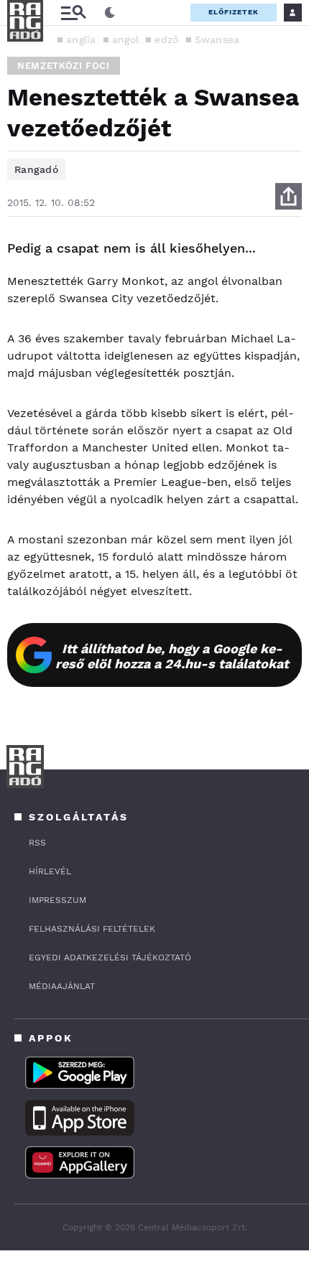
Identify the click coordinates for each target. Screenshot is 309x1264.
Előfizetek (233, 12)
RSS (37, 843)
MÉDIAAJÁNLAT (62, 986)
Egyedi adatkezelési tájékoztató (110, 957)
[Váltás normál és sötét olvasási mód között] (110, 13)
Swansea (217, 39)
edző (166, 39)
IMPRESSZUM (57, 900)
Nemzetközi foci (63, 65)
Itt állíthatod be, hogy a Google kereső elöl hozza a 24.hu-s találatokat (172, 656)
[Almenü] (73, 12)
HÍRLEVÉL (50, 871)
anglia (81, 39)
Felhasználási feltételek (92, 929)
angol (125, 39)
